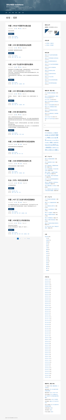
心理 (56, 140)
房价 (45, 142)
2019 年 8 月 (47, 364)
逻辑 (46, 150)
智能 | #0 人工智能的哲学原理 (50, 202)
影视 (47, 245)
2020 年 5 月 (47, 349)
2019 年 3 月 (47, 373)
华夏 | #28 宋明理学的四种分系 (19, 161)
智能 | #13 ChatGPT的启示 (50, 118)
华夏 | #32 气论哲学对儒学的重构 (20, 64)
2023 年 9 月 (47, 294)
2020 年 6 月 (47, 347)
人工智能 (54, 133)
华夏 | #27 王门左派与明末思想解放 (21, 199)
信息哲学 (47, 240)
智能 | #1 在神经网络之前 (50, 209)
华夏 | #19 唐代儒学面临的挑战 (51, 83)
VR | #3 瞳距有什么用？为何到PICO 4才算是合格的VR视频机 (51, 396)
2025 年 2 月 (47, 283)
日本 (20, 153)
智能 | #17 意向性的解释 (49, 104)
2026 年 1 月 (47, 279)
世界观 (48, 133)
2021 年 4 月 (47, 330)
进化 (58, 147)
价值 (12, 213)
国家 (17, 134)
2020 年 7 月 (47, 345)
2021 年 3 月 (47, 332)
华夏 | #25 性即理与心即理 (50, 70)
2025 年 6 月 (47, 281)
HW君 (16, 28)
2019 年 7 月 (47, 366)
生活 (57, 142)
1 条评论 (20, 144)
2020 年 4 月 (47, 350)
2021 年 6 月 (47, 326)
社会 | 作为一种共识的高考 (18, 180)
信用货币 (53, 135)
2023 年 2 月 (47, 305)
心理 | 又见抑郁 (55, 399)
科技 (51, 145)
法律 (53, 142)
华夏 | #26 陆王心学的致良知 (19, 220)
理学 (17, 192)
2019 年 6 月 (47, 367)
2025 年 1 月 (47, 284)
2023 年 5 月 (47, 300)
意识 (22, 233)
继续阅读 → (11, 33)
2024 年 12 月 (47, 286)
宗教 (15, 192)
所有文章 (15, 36)
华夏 (12, 36)
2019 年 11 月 (47, 360)
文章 (9, 12)
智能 (47, 249)
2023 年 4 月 (47, 301)
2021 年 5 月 (47, 328)
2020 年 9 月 (47, 341)
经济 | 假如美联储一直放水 (50, 162)
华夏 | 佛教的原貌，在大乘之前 (51, 185)
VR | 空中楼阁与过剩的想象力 (50, 92)
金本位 (53, 150)
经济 (54, 145)
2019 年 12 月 (47, 358)
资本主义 (55, 147)
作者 (13, 12)
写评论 (20, 28)
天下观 (20, 134)
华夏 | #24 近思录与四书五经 (50, 73)
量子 (47, 268)
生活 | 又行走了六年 (48, 116)
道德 (20, 57)
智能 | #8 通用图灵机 (49, 217)
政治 (47, 142)
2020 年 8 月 (47, 343)
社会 (22, 153)
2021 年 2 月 (47, 333)
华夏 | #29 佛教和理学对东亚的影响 (21, 141)
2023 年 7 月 (47, 296)
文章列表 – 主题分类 (50, 43)
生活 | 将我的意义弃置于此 (50, 205)
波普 (55, 142)
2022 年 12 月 (47, 307)
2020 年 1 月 (47, 356)
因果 (47, 140)
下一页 (28, 238)
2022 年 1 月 (47, 315)
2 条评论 (20, 163)
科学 (49, 145)
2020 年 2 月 (47, 354)
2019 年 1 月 (47, 377)
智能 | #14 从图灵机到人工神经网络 (51, 113)
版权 (19, 12)
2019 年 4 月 (47, 371)
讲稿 (47, 262)
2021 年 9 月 (47, 322)
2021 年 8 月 (47, 324)
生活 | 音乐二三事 (48, 99)
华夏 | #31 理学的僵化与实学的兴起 (21, 91)
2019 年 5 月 (47, 369)
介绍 (6, 12)
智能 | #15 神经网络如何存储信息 (51, 110)
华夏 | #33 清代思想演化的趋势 (19, 45)
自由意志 (20, 83)
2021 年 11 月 (47, 318)
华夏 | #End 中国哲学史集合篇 (19, 26)
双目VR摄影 (54, 137)
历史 (17, 57)
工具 (23, 12)
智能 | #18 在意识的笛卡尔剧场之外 (51, 101)
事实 (12, 233)
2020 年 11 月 (47, 339)
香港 (58, 150)
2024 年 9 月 (47, 290)
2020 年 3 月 (47, 352)
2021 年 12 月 (47, 316)
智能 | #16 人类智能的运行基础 (51, 106)
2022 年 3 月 (47, 313)
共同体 (46, 137)
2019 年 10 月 (47, 362)
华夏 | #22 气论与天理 (49, 76)
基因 (50, 140)
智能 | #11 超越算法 (48, 212)
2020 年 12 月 (47, 337)
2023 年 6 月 (47, 298)
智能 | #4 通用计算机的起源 (50, 219)
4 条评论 (20, 202)
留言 (16, 12)
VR (46, 133)
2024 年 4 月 (47, 292)
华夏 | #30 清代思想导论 (17, 112)
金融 (56, 150)
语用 (52, 147)
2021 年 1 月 (47, 335)
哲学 (17, 37)
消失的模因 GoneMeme (14, 5)
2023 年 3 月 (47, 303)
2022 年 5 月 (47, 311)
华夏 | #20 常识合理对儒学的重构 (51, 79)
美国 (57, 145)
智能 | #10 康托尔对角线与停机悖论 (51, 223)
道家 (48, 150)
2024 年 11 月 (47, 288)
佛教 (12, 153)
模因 (51, 142)
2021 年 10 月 (47, 320)
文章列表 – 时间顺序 (50, 45)
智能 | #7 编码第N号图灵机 (50, 214)
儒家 (12, 37)
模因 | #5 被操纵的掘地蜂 (50, 158)
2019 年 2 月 (47, 375)
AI (45, 133)
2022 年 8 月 (47, 309)
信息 (49, 135)
